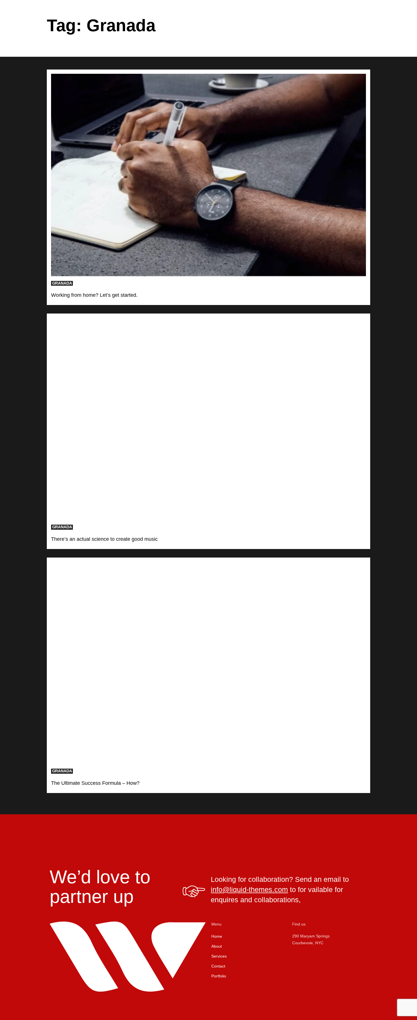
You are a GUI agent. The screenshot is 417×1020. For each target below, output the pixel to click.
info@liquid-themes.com (249, 889)
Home (216, 936)
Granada (62, 283)
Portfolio (218, 976)
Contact (218, 966)
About (216, 946)
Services (219, 956)
